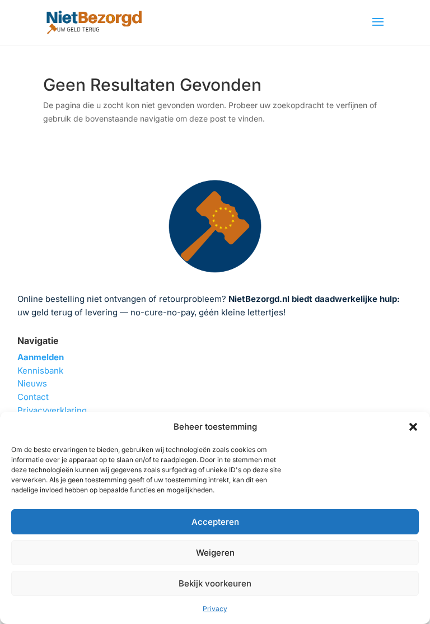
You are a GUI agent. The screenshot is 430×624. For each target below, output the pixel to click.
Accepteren (215, 521)
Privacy (215, 608)
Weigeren (215, 552)
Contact (33, 397)
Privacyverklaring (52, 410)
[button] (413, 426)
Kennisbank (40, 370)
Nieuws (32, 383)
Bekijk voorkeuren (215, 583)
